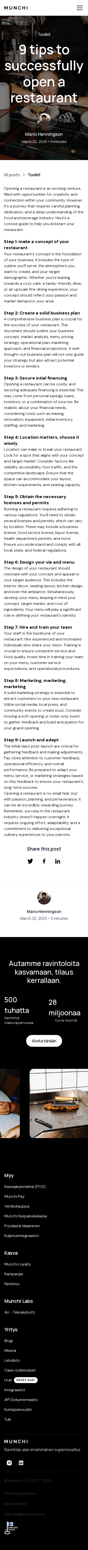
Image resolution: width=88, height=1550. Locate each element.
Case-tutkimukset (20, 1370)
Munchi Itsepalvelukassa (25, 1216)
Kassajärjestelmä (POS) (25, 1186)
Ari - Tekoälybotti (19, 1312)
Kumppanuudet (18, 1409)
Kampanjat (13, 1274)
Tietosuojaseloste (20, 1493)
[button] (79, 8)
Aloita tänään (44, 1041)
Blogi (8, 1340)
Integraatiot (14, 1389)
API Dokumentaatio (21, 1399)
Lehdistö (12, 1360)
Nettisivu (12, 1283)
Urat (8, 1380)
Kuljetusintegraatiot (21, 1235)
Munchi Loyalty (17, 1264)
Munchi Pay (14, 1196)
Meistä (10, 1350)
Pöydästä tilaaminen (22, 1225)
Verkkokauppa (16, 1206)
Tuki (7, 1419)
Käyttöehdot (15, 1503)
